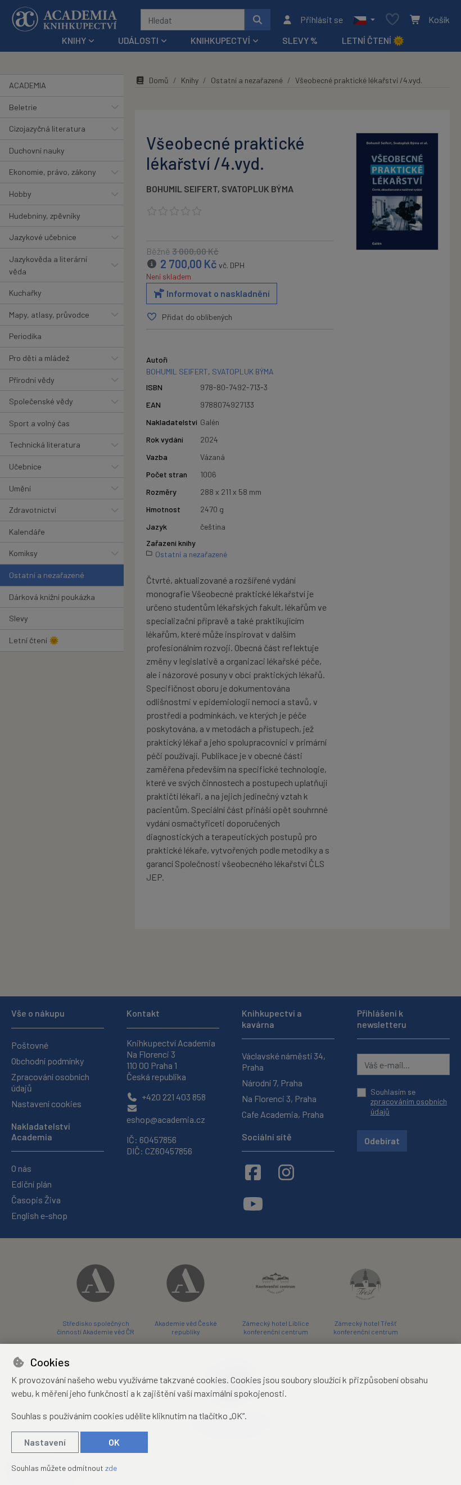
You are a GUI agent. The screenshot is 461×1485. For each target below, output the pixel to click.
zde (111, 1468)
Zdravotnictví (32, 509)
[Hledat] (257, 19)
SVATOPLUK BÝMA (257, 188)
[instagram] (286, 1172)
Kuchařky (25, 292)
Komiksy (23, 553)
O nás (21, 1168)
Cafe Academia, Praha (283, 1114)
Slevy (18, 618)
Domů (159, 80)
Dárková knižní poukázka (52, 597)
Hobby (20, 193)
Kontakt (143, 1013)
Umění (20, 488)
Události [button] (138, 40)
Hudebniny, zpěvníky (44, 215)
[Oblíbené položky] (392, 20)
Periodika (25, 336)
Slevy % (300, 40)
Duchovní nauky (37, 150)
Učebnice (25, 466)
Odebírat (382, 1140)
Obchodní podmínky (47, 1060)
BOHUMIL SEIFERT (182, 188)
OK (114, 1442)
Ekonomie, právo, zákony (52, 172)
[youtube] (253, 1203)
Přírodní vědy (32, 380)
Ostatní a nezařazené (46, 575)
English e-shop (39, 1215)
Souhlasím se (408, 1101)
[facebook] (253, 1172)
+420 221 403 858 (173, 1096)
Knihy (189, 80)
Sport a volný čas (39, 423)
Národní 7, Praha (272, 1082)
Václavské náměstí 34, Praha (284, 1061)
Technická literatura (44, 444)
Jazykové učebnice (42, 237)
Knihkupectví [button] (220, 40)
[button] (364, 19)
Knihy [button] (74, 40)
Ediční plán (31, 1184)
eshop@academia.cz (165, 1119)
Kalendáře (27, 531)
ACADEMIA (27, 85)
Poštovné (29, 1045)
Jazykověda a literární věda (48, 265)
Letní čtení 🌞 (373, 40)
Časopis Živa (36, 1199)
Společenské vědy (41, 401)
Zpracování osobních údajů (50, 1082)
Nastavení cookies (46, 1103)
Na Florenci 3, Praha (279, 1098)
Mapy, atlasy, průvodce (49, 314)
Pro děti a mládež (39, 358)
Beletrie (23, 107)
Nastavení (45, 1442)
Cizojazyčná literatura (47, 128)
